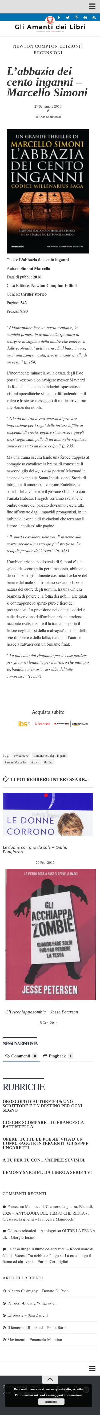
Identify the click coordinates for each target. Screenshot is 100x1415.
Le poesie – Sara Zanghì (27, 1315)
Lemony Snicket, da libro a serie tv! (47, 1172)
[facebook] (58, 17)
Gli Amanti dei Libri (50, 24)
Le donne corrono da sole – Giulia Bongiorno (35, 849)
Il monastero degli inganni (50, 755)
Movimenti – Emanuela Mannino (34, 1339)
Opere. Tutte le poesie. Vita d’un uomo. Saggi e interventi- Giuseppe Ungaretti (46, 1143)
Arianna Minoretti (50, 116)
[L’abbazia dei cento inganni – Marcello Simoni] (48, 252)
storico (35, 762)
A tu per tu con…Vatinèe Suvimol (44, 1160)
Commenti (23, 1056)
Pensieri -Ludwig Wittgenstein (32, 1303)
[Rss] (94, 17)
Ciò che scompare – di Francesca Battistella (43, 1124)
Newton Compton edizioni (47, 46)
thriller (48, 762)
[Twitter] (67, 17)
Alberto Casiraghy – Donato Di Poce (38, 1290)
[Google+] (76, 17)
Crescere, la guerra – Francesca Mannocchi (38, 1219)
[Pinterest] (85, 17)
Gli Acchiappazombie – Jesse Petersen (41, 1012)
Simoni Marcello (15, 762)
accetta (51, 1401)
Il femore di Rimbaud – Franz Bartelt (38, 1327)
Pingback (60, 1056)
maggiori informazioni (66, 1395)
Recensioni (48, 52)
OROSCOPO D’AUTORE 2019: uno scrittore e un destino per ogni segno (42, 1105)
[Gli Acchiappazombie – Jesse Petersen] (50, 934)
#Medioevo (21, 755)
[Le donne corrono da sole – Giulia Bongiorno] (48, 814)
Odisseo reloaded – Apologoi (31, 1230)
